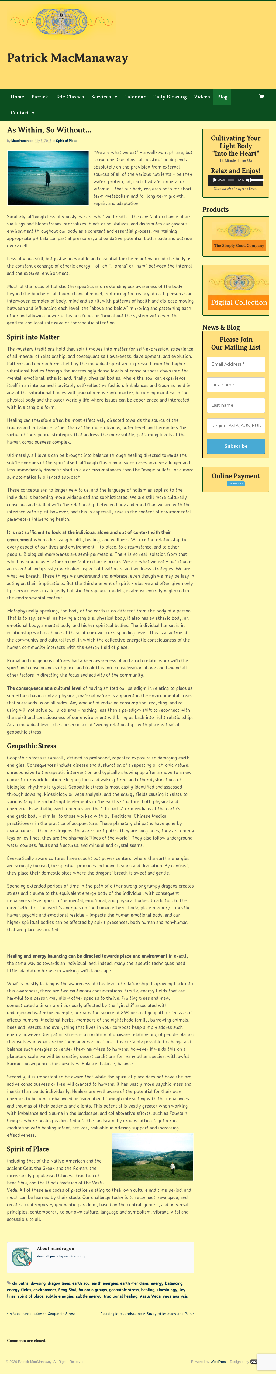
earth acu (80, 1283)
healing (147, 1289)
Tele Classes (70, 97)
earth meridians (134, 1283)
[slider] (255, 179)
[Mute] (248, 180)
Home (17, 97)
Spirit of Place (66, 140)
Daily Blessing (170, 97)
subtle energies (60, 1296)
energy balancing (166, 1283)
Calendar (135, 97)
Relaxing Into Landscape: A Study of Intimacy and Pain (147, 1313)
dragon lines (59, 1283)
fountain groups (92, 1289)
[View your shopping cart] (261, 96)
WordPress (219, 1362)
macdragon (20, 140)
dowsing (38, 1283)
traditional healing (120, 1296)
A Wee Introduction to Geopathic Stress (42, 1313)
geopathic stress (124, 1289)
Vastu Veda (150, 1296)
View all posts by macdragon (61, 1256)
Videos (202, 97)
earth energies (105, 1283)
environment (44, 1289)
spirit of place (30, 1296)
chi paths (20, 1283)
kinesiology (167, 1289)
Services (101, 97)
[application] (235, 180)
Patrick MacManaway (67, 57)
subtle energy (89, 1296)
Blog (222, 97)
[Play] (215, 180)
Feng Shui (67, 1289)
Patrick (40, 97)
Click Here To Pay (236, 483)
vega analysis (175, 1296)
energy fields (19, 1289)
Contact (20, 112)
